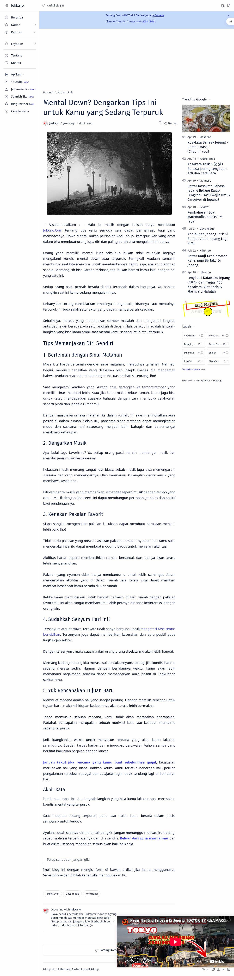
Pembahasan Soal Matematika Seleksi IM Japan (204, 216)
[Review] (204, 206)
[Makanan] (205, 136)
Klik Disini (149, 21)
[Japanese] (205, 180)
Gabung (159, 15)
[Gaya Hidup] (72, 893)
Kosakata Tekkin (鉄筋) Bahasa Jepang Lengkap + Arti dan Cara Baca (207, 168)
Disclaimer (187, 380)
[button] (213, 969)
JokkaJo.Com (52, 230)
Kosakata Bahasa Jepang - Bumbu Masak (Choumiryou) (207, 146)
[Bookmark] (229, 6)
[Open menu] (6, 6)
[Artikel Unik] (52, 893)
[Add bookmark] (160, 123)
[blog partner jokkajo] (206, 315)
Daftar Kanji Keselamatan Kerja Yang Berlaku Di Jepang (207, 260)
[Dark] (222, 6)
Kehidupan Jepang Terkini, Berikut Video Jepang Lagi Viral (208, 238)
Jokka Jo (18, 5)
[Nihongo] (205, 250)
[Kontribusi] (91, 893)
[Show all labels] (193, 369)
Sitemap (217, 380)
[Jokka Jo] (54, 123)
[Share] (170, 123)
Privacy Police (203, 380)
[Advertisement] (136, 60)
